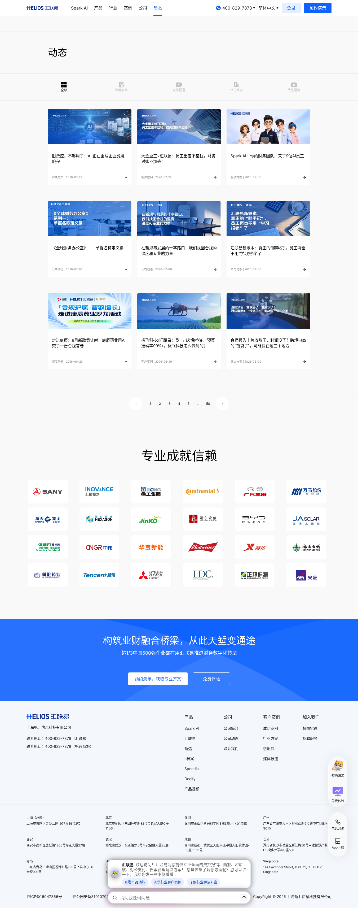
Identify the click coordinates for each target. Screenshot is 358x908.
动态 (157, 8)
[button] (338, 795)
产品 (98, 8)
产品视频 (191, 789)
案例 (128, 8)
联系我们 (231, 748)
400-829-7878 (237, 8)
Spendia (191, 768)
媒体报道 (270, 758)
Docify (190, 778)
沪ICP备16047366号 (44, 896)
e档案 (189, 758)
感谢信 (268, 748)
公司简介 (231, 728)
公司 (143, 8)
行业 (113, 8)
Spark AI (79, 8)
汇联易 (190, 738)
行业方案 (270, 738)
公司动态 (231, 738)
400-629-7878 (58, 746)
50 (207, 404)
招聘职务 (310, 738)
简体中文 (266, 8)
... (198, 404)
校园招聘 (310, 728)
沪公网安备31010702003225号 (99, 896)
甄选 (188, 748)
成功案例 (270, 728)
